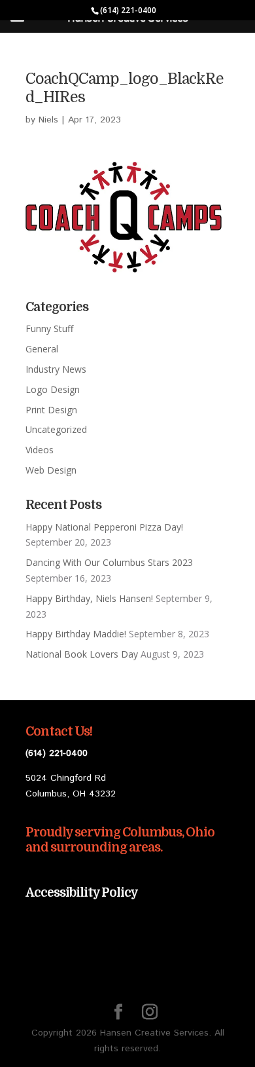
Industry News (56, 369)
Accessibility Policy (82, 893)
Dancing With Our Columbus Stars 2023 (109, 562)
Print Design (51, 409)
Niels (48, 119)
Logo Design (53, 389)
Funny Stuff (49, 328)
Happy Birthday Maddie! (76, 633)
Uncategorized (56, 429)
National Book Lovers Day (82, 654)
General (42, 349)
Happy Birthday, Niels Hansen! (89, 598)
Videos (40, 449)
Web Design (51, 470)
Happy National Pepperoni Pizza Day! (104, 527)
